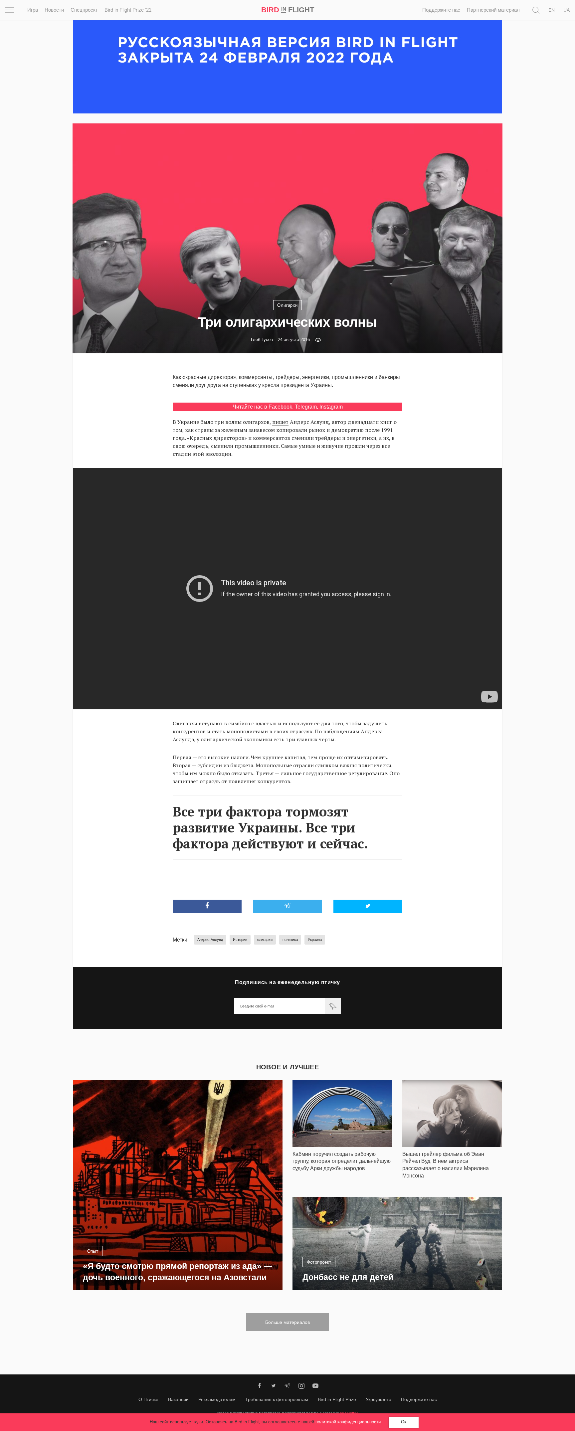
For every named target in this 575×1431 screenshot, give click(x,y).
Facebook (280, 407)
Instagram (331, 407)
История (240, 940)
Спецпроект (84, 10)
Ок (403, 1421)
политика (290, 940)
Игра (32, 10)
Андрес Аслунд (210, 940)
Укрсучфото (378, 1399)
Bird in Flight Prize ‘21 (127, 10)
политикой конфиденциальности (348, 1421)
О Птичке (148, 1399)
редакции (349, 1412)
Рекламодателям (217, 1399)
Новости (54, 10)
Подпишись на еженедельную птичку (287, 982)
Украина (315, 940)
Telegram (306, 407)
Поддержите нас (441, 10)
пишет (280, 422)
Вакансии (178, 1399)
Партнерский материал (493, 10)
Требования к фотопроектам (276, 1399)
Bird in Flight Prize (337, 1399)
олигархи (265, 940)
